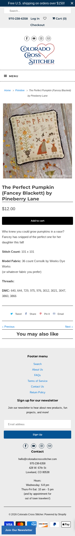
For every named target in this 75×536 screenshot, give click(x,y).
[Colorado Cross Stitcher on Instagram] (41, 38)
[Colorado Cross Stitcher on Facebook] (26, 38)
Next (68, 326)
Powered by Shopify (55, 514)
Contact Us (37, 386)
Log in (35, 18)
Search (37, 364)
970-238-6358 (18, 18)
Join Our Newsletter (18, 530)
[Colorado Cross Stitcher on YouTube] (34, 38)
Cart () (61, 18)
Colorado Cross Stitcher (30, 514)
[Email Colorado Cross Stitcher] (48, 38)
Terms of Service (37, 380)
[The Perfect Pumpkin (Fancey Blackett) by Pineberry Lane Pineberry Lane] (37, 140)
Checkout (37, 25)
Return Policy (37, 392)
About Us (37, 369)
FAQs (37, 375)
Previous (9, 326)
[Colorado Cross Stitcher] (37, 55)
